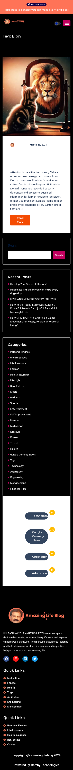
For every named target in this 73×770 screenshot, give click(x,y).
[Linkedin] (25, 659)
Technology (17, 465)
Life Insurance (18, 363)
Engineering (16, 477)
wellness (15, 397)
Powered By (22, 765)
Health (14, 448)
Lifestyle (15, 380)
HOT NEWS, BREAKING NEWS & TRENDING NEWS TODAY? (35, 160)
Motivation (16, 426)
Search (13, 245)
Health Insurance (20, 374)
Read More (20, 220)
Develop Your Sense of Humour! (28, 284)
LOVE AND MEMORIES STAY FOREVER (33, 299)
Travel (13, 443)
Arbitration (16, 471)
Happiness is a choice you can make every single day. (36, 9)
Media (13, 391)
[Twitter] (35, 659)
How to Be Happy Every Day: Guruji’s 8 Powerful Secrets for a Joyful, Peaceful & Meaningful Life (33, 308)
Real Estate (17, 386)
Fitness (14, 437)
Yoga (13, 460)
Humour (14, 420)
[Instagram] (16, 659)
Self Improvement (20, 414)
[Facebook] (6, 659)
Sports (14, 403)
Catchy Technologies (45, 765)
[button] (66, 23)
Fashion (14, 368)
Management (18, 483)
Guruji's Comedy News (23, 454)
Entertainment (18, 409)
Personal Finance (20, 351)
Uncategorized (18, 357)
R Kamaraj (20, 144)
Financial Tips (18, 488)
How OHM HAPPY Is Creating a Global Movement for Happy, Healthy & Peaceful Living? (34, 321)
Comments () (21, 148)
